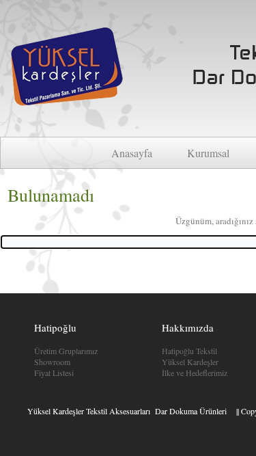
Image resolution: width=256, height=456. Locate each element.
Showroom (52, 361)
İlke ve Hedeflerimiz (194, 372)
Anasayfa (131, 153)
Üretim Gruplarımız (66, 350)
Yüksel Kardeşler (190, 361)
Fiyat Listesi (54, 372)
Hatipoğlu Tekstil (189, 350)
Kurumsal (208, 153)
